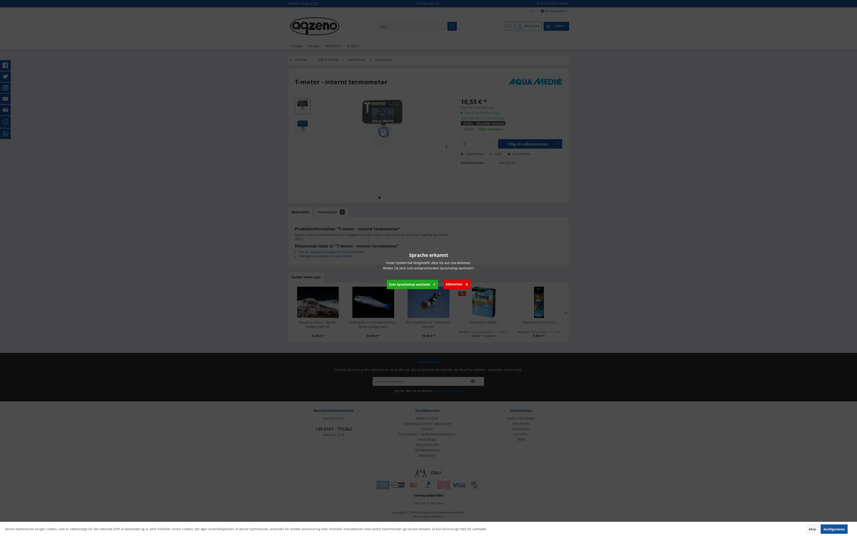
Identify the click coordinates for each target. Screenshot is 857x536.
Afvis (812, 529)
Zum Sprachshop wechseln (409, 284)
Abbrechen (454, 284)
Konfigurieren (834, 529)
